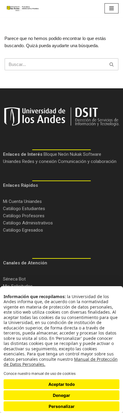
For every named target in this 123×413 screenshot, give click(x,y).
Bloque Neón (56, 154)
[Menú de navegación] (111, 8)
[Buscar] (112, 64)
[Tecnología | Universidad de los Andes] (22, 8)
